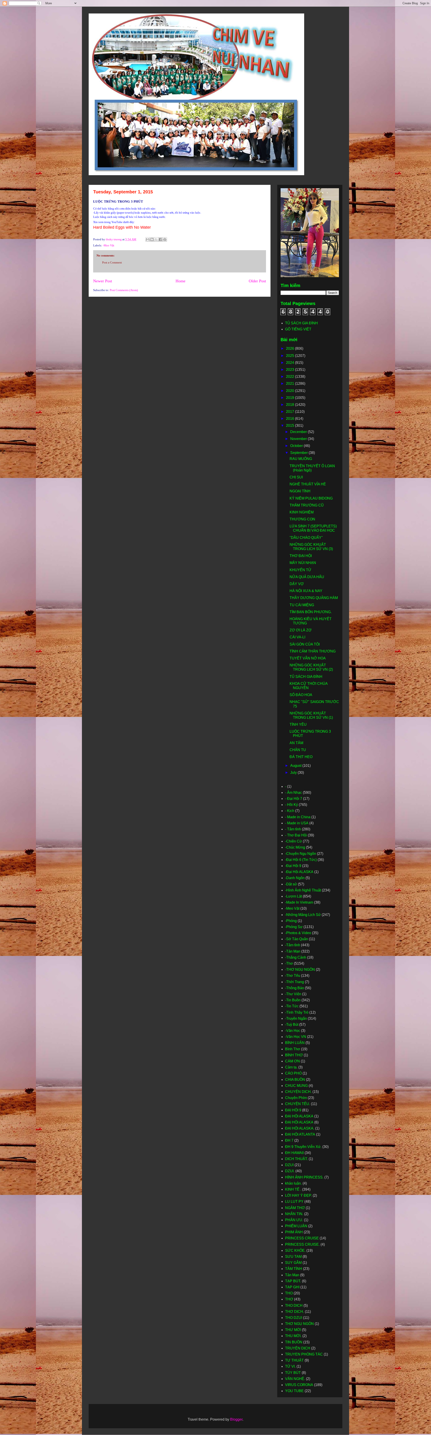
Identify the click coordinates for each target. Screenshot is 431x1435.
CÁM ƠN (292, 1061)
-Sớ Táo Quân (296, 939)
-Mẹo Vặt (108, 245)
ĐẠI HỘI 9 (293, 1110)
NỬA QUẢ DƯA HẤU (307, 577)
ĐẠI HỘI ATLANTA (300, 1134)
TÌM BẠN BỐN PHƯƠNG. (311, 612)
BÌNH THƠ (294, 1055)
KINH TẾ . (293, 1189)
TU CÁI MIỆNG (302, 605)
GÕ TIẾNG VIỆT (298, 329)
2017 (290, 411)
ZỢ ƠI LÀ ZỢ (301, 630)
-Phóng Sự (294, 927)
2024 (290, 363)
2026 (290, 348)
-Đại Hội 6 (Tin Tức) (301, 860)
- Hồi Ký (291, 805)
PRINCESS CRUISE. (302, 1244)
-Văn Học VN (295, 1037)
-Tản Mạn (292, 951)
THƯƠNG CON (302, 519)
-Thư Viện (293, 994)
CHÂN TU (298, 750)
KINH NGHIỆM (302, 512)
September (299, 453)
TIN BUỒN (293, 1342)
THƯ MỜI (293, 1330)
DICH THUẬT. (296, 1159)
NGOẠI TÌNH (300, 491)
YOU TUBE (294, 1391)
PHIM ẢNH (294, 1232)
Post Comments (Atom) (124, 290)
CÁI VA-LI (297, 637)
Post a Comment (112, 262)
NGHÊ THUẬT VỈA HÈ (308, 484)
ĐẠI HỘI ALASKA (299, 1116)
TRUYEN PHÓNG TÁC (304, 1354)
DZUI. (290, 1171)
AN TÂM (296, 743)
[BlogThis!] (152, 239)
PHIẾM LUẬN (296, 1226)
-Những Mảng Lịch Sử (303, 915)
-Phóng (291, 921)
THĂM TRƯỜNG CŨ (307, 505)
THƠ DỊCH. (294, 1311)
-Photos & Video (298, 933)
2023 (290, 369)
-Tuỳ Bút (291, 1024)
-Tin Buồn (293, 1000)
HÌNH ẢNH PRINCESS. (304, 1177)
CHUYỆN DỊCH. (298, 1092)
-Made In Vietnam (299, 902)
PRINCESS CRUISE (302, 1238)
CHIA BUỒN (295, 1079)
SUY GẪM (293, 1263)
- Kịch (289, 811)
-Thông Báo (294, 988)
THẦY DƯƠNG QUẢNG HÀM (314, 598)
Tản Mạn (292, 1275)
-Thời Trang (294, 982)
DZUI (289, 1165)
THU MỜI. (293, 1336)
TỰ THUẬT (294, 1360)
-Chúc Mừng (295, 847)
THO (289, 1293)
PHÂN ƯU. (294, 1220)
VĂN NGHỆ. (295, 1379)
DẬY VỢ (297, 584)
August (296, 765)
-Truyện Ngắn (296, 1018)
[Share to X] (156, 239)
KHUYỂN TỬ (300, 570)
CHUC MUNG (296, 1086)
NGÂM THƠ (295, 1208)
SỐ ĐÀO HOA (301, 695)
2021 (290, 383)
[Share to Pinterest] (165, 239)
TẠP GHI (292, 1287)
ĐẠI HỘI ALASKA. (299, 1128)
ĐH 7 (289, 1140)
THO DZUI (293, 1318)
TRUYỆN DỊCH (297, 1348)
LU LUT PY (294, 1201)
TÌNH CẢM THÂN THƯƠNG (313, 651)
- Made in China (297, 817)
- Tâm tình (293, 829)
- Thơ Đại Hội (296, 835)
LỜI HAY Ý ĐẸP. (298, 1195)
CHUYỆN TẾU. (297, 1104)
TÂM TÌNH (293, 1269)
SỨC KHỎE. (295, 1250)
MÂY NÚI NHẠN (303, 563)
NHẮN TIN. (294, 1214)
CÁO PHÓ (293, 1073)
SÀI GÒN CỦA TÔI (305, 644)
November (299, 439)
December (299, 432)
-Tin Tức (292, 1006)
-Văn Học (292, 1031)
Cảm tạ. (291, 1067)
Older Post (257, 281)
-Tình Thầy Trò (296, 1012)
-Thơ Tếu (292, 975)
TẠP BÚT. (293, 1281)
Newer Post (102, 281)
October (297, 446)
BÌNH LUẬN (295, 1043)
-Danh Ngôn (295, 878)
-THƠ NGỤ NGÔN (300, 969)
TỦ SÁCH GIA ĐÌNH (301, 323)
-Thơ (289, 963)
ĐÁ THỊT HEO (301, 757)
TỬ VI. (290, 1366)
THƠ (289, 1299)
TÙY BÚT (293, 1373)
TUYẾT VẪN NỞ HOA (308, 658)
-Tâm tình (292, 945)
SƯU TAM (293, 1256)
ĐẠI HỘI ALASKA (299, 1122)
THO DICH (294, 1305)
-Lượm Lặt (293, 896)
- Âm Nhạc (293, 792)
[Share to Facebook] (160, 239)
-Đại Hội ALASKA (299, 872)
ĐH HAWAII (294, 1153)
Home (180, 281)
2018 (290, 405)
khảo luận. (293, 1183)
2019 (290, 398)
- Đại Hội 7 (293, 798)
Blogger (236, 1419)
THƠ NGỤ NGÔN (299, 1324)
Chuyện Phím (296, 1098)
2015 (290, 425)
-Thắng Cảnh (295, 957)
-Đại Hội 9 (293, 866)
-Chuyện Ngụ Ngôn (300, 854)
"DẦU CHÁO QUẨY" (306, 538)
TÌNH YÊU (298, 724)
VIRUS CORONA (299, 1385)
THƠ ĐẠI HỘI (301, 556)
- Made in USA (296, 823)
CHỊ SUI (296, 477)
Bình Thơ (292, 1049)
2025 (290, 356)
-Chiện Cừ (293, 841)
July (294, 772)
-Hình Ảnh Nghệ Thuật (303, 890)
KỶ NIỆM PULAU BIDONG (311, 498)
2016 (290, 418)
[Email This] (147, 239)
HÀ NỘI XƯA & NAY (306, 591)
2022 (290, 376)
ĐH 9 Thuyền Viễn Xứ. (303, 1147)
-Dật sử (291, 884)
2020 (290, 391)
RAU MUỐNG (301, 459)
